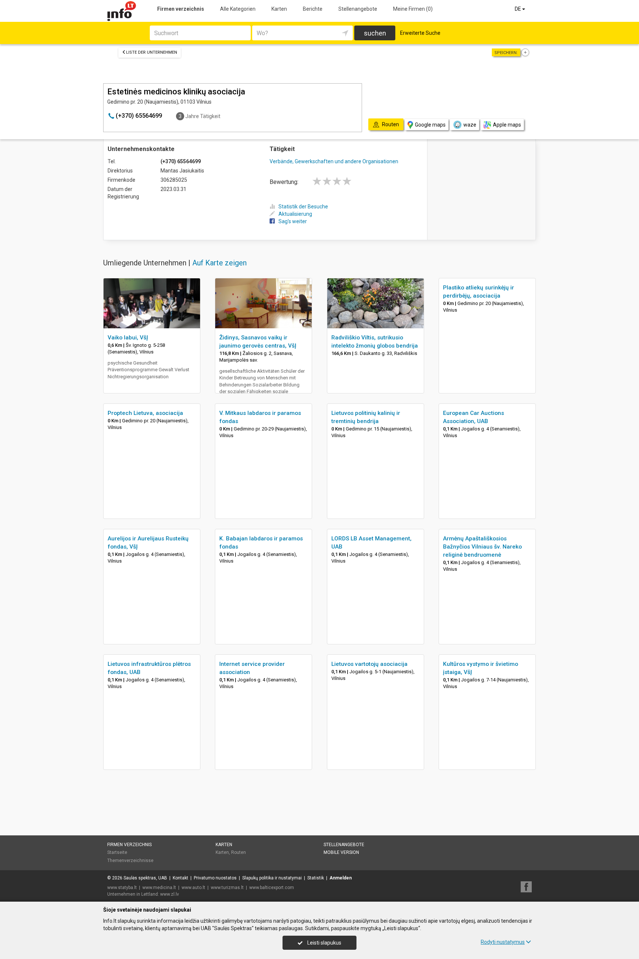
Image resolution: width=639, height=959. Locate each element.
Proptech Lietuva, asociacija (145, 413)
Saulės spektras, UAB (145, 878)
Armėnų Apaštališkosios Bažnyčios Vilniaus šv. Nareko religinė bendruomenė (482, 546)
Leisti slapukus (323, 943)
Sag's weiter (292, 221)
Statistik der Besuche (303, 206)
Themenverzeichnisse (130, 860)
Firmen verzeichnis (180, 9)
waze (469, 125)
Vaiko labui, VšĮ (128, 337)
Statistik (315, 878)
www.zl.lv (169, 894)
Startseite (117, 852)
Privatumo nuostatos (215, 878)
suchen (375, 33)
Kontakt (180, 878)
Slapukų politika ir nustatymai (272, 878)
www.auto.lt (193, 887)
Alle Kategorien (238, 9)
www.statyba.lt (122, 887)
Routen (238, 852)
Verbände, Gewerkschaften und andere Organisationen (334, 161)
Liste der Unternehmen (151, 52)
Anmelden (340, 878)
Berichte (312, 9)
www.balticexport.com (271, 887)
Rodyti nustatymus (503, 942)
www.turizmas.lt (227, 887)
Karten (279, 9)
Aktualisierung (295, 214)
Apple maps (507, 125)
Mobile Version (341, 852)
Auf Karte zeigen (219, 262)
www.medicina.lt (159, 887)
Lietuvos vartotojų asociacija (369, 664)
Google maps (430, 125)
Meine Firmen (413, 9)
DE (518, 9)
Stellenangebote (357, 9)
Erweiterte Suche (420, 33)
